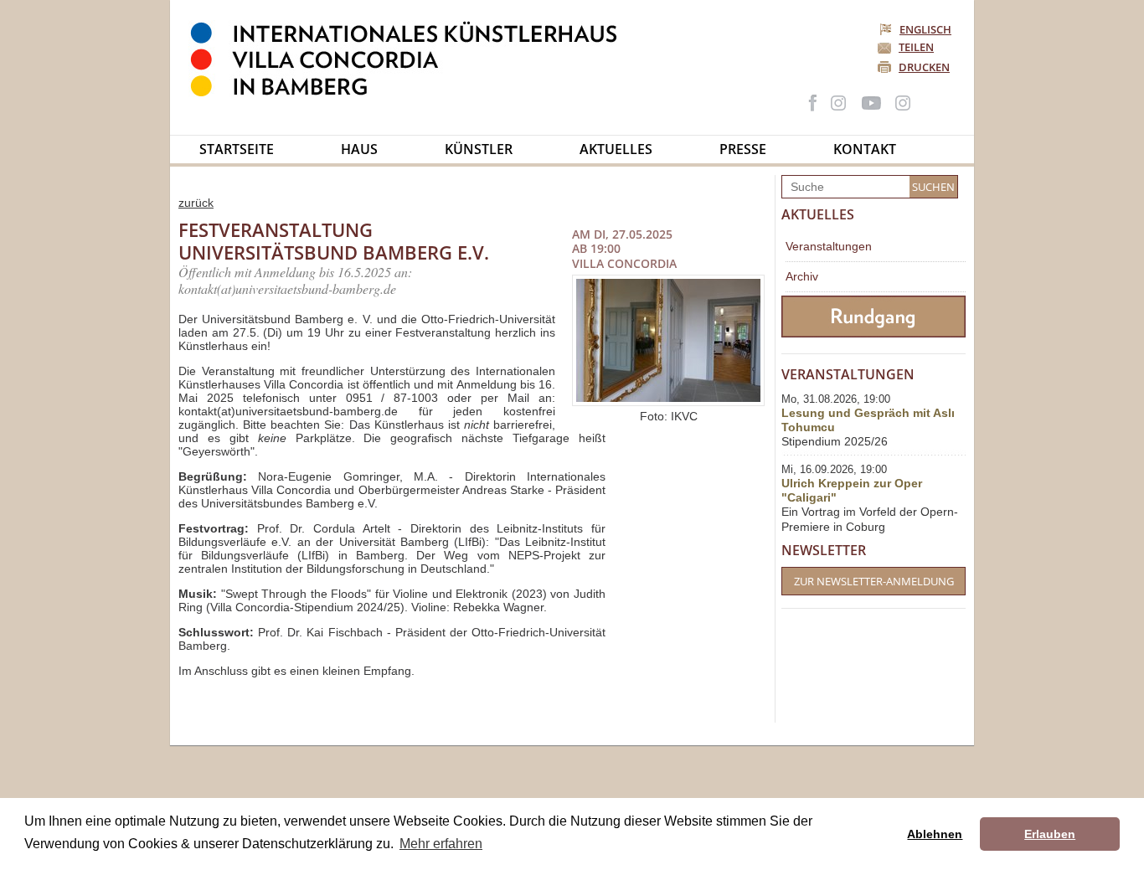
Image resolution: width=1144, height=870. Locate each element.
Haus (359, 149)
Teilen (916, 47)
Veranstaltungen (829, 246)
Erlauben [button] (1049, 834)
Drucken (924, 67)
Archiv (802, 276)
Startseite (236, 149)
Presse (742, 149)
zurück (196, 202)
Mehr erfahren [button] (440, 844)
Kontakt (864, 149)
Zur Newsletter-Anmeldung (874, 581)
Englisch (925, 29)
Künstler (479, 149)
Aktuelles (616, 149)
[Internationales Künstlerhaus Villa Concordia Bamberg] (412, 93)
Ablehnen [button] (934, 834)
